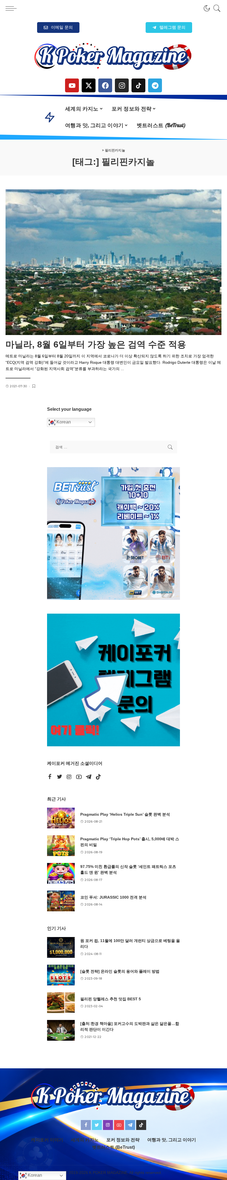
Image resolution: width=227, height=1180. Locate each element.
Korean (63, 422)
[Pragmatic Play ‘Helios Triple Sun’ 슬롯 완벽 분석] (61, 818)
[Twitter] (59, 777)
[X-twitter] (89, 85)
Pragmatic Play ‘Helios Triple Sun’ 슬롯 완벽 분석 (125, 814)
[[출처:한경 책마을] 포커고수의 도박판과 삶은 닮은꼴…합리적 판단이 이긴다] (61, 1030)
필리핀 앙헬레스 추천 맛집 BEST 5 (110, 999)
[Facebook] (105, 85)
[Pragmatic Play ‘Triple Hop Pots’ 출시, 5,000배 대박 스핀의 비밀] (61, 845)
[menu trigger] (12, 8)
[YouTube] (79, 777)
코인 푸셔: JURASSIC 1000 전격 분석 (113, 897)
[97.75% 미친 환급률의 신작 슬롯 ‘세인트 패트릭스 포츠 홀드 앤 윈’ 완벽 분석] (61, 873)
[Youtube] (72, 85)
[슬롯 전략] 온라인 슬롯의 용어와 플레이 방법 (119, 971)
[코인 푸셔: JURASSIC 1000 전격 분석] (61, 901)
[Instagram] (122, 85)
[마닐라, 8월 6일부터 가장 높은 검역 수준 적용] (113, 262)
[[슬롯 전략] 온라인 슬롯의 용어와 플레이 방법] (61, 975)
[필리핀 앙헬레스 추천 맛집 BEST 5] (61, 1002)
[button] (169, 27)
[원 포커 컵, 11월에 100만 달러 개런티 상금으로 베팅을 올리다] (61, 947)
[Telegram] (155, 85)
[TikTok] (98, 777)
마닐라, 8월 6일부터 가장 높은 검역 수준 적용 (96, 344)
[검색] (215, 8)
